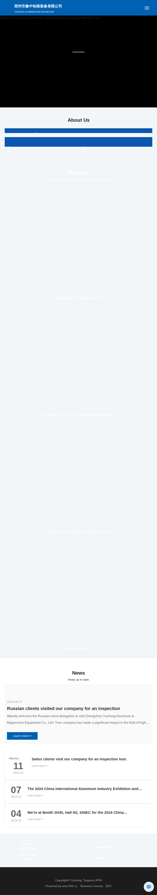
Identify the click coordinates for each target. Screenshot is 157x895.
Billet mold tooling (78, 781)
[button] (75, 103)
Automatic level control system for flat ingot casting (78, 548)
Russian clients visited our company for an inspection (63, 873)
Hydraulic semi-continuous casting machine (78, 664)
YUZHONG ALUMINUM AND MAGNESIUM (34, 12)
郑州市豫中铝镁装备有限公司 (38, 6)
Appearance (93, 264)
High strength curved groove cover (78, 431)
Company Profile (23, 134)
